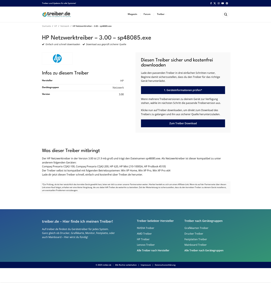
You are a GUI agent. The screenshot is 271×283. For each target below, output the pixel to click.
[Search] (226, 14)
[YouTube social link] (223, 3)
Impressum (146, 265)
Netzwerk (64, 26)
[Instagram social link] (219, 3)
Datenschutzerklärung (165, 265)
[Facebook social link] (211, 3)
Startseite (46, 26)
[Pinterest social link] (227, 3)
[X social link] (215, 3)
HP (55, 26)
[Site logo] (57, 14)
